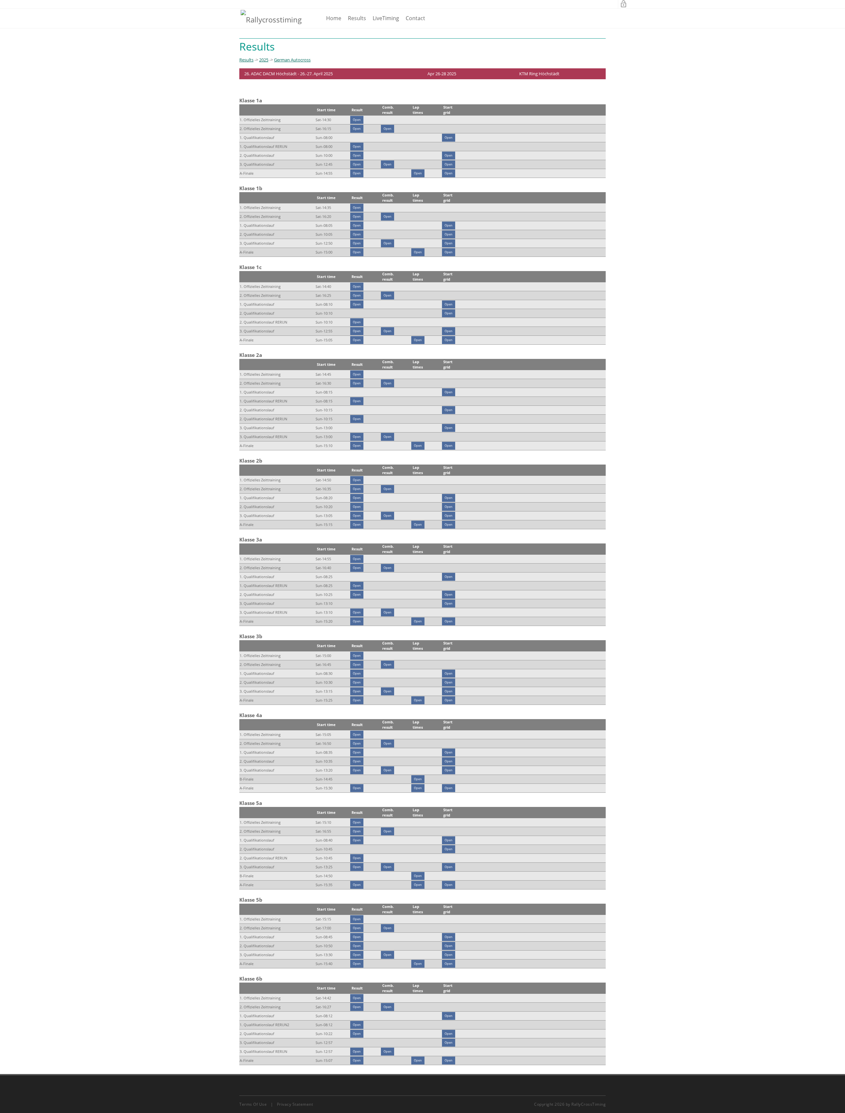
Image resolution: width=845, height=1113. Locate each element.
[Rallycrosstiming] (271, 19)
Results (357, 18)
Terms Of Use (253, 1104)
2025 (263, 60)
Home (333, 18)
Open (357, 120)
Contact (415, 18)
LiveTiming (386, 18)
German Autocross (292, 60)
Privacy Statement (295, 1104)
